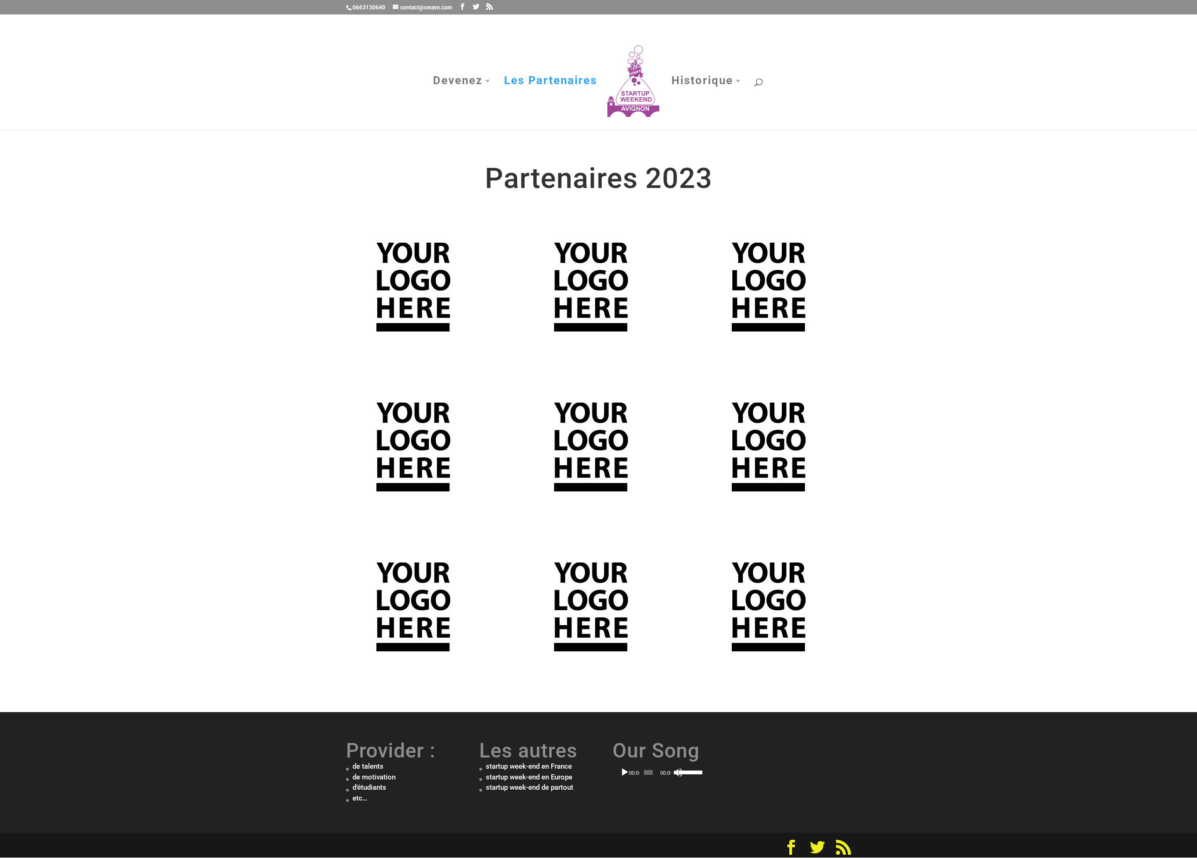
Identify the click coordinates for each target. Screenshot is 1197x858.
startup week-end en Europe (529, 777)
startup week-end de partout (529, 787)
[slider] (686, 771)
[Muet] (678, 772)
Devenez (458, 82)
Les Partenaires (550, 82)
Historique (702, 82)
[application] (656, 772)
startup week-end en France (529, 766)
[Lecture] (624, 772)
